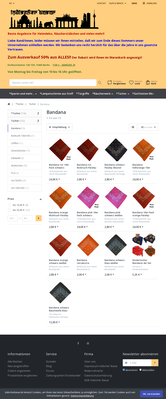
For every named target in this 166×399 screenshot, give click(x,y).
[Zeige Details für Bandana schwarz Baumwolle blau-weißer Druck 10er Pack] (60, 292)
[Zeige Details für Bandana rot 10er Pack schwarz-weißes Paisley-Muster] (60, 150)
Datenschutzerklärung (82, 395)
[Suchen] (99, 82)
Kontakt (101, 3)
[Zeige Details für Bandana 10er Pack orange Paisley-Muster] (143, 197)
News (134, 3)
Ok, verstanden (151, 393)
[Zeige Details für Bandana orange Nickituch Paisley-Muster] (60, 197)
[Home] (9, 104)
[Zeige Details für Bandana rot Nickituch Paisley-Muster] (88, 150)
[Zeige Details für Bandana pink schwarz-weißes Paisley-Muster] (116, 197)
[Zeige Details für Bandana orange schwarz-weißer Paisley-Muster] (60, 245)
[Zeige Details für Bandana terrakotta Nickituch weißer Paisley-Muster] (88, 245)
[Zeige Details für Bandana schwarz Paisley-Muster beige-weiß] (116, 150)
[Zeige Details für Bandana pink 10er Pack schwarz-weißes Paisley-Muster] (88, 197)
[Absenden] (154, 362)
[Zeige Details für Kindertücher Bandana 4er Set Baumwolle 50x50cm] (143, 245)
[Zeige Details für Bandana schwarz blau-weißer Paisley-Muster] (116, 245)
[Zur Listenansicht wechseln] (133, 127)
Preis (11, 199)
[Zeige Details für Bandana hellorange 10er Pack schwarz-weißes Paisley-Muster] (143, 150)
